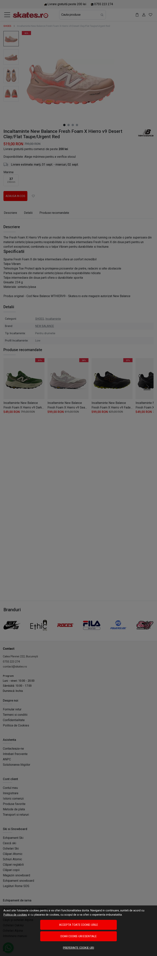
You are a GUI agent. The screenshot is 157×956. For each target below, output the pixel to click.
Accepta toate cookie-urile (78, 924)
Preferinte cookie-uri (78, 947)
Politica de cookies (15, 914)
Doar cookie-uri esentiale (79, 936)
